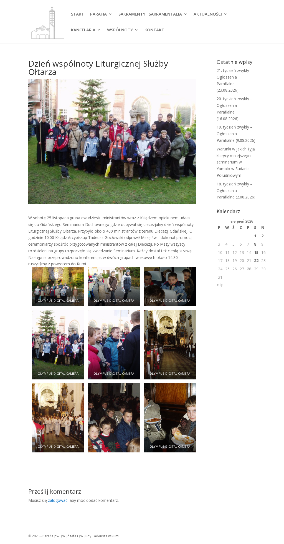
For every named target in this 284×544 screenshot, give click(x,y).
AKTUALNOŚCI (208, 14)
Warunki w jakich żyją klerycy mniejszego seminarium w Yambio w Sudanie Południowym (236, 162)
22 (256, 260)
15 (256, 252)
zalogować (57, 500)
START (77, 14)
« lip (220, 284)
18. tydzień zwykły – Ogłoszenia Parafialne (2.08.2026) (236, 190)
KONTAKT (154, 30)
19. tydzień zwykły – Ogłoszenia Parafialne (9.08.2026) (236, 133)
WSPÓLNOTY (120, 30)
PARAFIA (98, 14)
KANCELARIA (83, 30)
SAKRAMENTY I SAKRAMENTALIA (150, 14)
